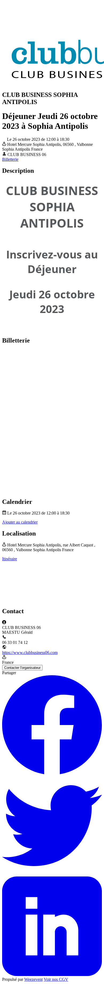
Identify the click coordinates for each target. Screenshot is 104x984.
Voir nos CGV (56, 979)
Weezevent (33, 979)
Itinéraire (9, 559)
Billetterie (10, 159)
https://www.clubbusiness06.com (30, 652)
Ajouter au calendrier (20, 522)
